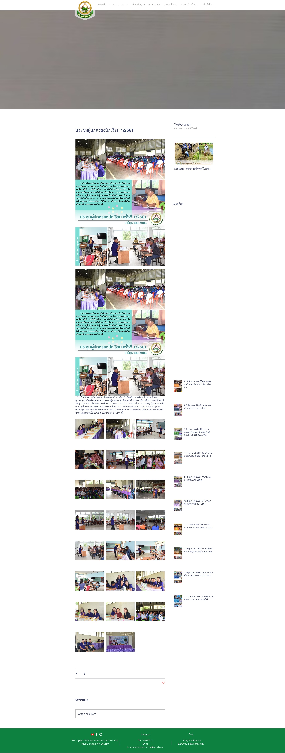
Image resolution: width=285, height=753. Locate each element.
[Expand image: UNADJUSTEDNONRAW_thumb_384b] (150, 489)
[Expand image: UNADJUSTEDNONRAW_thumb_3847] (120, 428)
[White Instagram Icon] (100, 734)
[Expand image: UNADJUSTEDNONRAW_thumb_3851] (150, 580)
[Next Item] (208, 153)
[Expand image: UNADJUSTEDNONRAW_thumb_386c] (120, 459)
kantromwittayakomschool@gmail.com (145, 747)
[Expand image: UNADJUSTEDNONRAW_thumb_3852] (120, 611)
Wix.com (105, 743)
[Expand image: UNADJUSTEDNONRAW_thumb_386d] (150, 428)
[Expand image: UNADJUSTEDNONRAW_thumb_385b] (89, 489)
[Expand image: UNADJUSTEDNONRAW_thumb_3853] (89, 611)
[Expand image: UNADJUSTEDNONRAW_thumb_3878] (150, 520)
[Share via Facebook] (76, 673)
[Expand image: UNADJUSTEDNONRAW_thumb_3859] (150, 611)
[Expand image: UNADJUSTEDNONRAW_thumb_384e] (120, 489)
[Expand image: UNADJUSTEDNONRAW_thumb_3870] (89, 550)
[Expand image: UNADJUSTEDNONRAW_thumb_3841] (89, 459)
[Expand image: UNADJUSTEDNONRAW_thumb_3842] (89, 428)
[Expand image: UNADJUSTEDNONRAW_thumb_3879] (89, 520)
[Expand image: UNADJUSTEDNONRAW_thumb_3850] (120, 580)
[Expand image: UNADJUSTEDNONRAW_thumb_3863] (150, 550)
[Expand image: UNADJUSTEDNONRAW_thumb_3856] (89, 641)
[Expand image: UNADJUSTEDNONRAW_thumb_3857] (120, 641)
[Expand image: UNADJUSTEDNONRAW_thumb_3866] (120, 550)
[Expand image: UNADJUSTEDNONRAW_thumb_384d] (150, 459)
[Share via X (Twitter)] (84, 673)
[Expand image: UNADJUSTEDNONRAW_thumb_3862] (89, 580)
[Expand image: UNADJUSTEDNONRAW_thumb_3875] (120, 520)
